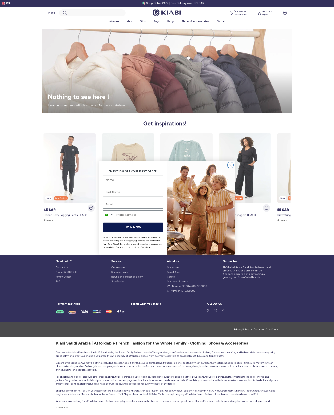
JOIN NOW (133, 227)
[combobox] (108, 215)
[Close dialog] (230, 165)
